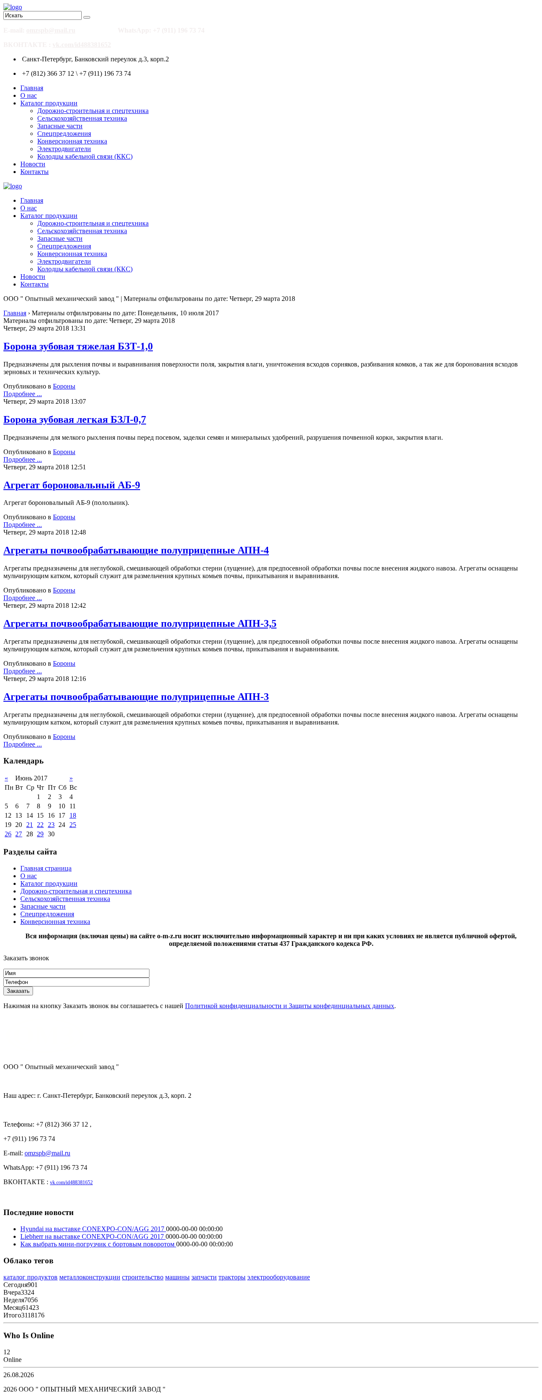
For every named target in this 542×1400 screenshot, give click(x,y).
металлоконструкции (89, 1277)
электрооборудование (278, 1277)
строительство (142, 1277)
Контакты (34, 171)
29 (40, 834)
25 (72, 824)
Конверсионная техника (72, 141)
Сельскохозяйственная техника (82, 118)
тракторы (232, 1277)
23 (51, 824)
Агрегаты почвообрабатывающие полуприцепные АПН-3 (136, 696)
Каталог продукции (48, 103)
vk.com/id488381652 (82, 44)
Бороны (64, 386)
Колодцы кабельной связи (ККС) (85, 156)
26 (8, 834)
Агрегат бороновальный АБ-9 (71, 485)
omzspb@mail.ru (50, 30)
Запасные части (60, 126)
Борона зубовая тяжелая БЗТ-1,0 (78, 346)
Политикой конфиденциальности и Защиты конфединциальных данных (289, 1005)
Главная (31, 87)
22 (40, 824)
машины (177, 1277)
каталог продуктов (30, 1277)
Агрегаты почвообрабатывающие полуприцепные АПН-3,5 (140, 623)
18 (72, 815)
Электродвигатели (64, 148)
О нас (28, 95)
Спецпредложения (64, 133)
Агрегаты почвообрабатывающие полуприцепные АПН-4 (136, 550)
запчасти (204, 1277)
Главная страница (46, 868)
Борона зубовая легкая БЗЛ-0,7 (74, 419)
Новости (32, 164)
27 (18, 834)
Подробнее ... (22, 393)
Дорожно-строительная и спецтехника (93, 110)
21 (29, 824)
